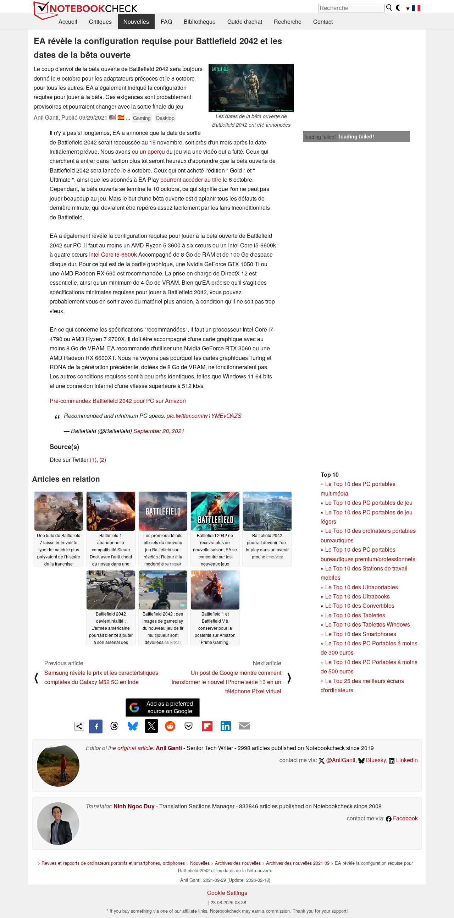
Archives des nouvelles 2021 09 (298, 862)
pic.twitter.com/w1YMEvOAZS (204, 415)
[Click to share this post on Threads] (114, 726)
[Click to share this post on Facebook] (96, 726)
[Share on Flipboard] (207, 726)
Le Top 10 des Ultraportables (361, 587)
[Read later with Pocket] (188, 726)
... (128, 117)
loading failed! (320, 136)
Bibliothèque (200, 21)
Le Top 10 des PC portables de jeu (369, 502)
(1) (93, 459)
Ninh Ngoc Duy (134, 806)
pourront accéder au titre (190, 179)
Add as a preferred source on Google (169, 707)
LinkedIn (406, 760)
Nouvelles (136, 21)
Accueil (68, 21)
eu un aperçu (148, 151)
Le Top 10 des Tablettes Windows (367, 624)
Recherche (287, 21)
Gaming (142, 117)
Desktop (165, 117)
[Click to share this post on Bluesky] (132, 726)
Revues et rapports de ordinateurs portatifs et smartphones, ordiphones (113, 862)
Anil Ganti (169, 748)
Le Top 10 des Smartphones (360, 634)
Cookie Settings (227, 893)
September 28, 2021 (158, 431)
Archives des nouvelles (238, 862)
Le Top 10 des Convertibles (359, 605)
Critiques (100, 21)
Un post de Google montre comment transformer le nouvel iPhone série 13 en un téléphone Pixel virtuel (226, 681)
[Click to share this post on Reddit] (170, 726)
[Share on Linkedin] (225, 726)
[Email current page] (244, 726)
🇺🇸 (112, 117)
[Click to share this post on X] (151, 726)
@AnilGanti (340, 760)
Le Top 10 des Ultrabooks (357, 596)
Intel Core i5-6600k (113, 254)
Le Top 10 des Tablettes (355, 615)
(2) (102, 459)
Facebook (405, 818)
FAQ (166, 21)
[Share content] (79, 726)
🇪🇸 (120, 117)
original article (135, 748)
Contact (323, 21)
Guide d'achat (244, 21)
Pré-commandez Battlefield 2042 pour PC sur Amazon (118, 401)
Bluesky (375, 760)
